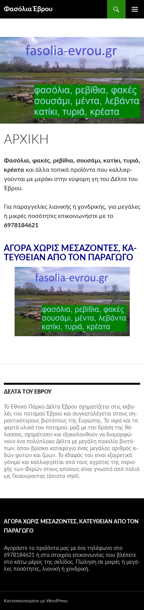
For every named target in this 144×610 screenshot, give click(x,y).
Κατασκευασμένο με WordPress (36, 600)
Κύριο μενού (135, 9)
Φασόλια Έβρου (28, 9)
